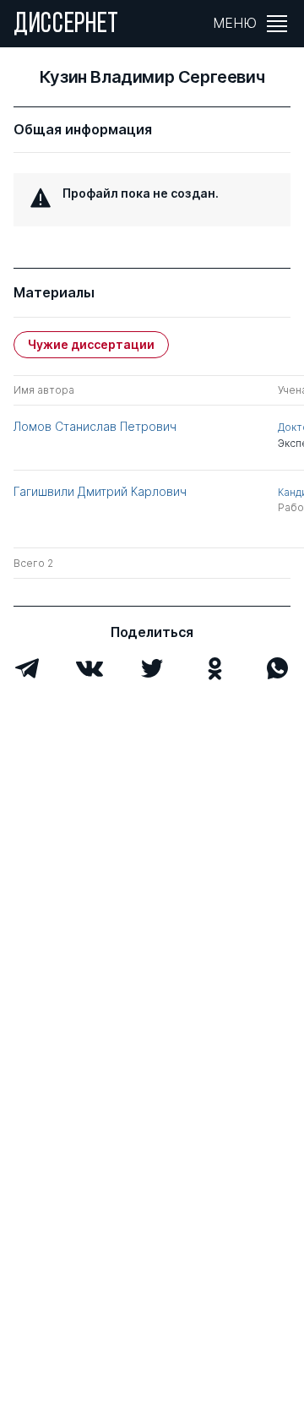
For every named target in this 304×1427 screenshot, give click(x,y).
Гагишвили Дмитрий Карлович (100, 491)
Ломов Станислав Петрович (95, 426)
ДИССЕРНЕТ (66, 25)
